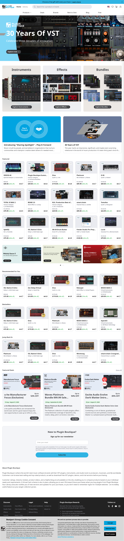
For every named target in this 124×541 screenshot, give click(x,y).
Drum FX (54, 232)
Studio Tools (7, 509)
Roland (108, 177)
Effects (5, 512)
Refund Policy (33, 512)
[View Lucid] (111, 222)
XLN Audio (62, 232)
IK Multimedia (9, 206)
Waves (88, 177)
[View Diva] (62, 167)
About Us (47, 509)
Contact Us (47, 506)
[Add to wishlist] (22, 163)
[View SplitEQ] (13, 222)
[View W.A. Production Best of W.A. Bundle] (62, 194)
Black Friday (19, 515)
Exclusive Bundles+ (35, 179)
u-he (59, 177)
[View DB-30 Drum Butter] (62, 222)
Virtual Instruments (106, 290)
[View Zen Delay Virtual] (38, 280)
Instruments (7, 506)
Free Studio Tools (20, 509)
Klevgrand (109, 205)
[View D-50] (111, 167)
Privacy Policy (33, 509)
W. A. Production (58, 206)
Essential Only (110, 528)
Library (25, 7)
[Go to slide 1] (58, 58)
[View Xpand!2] (111, 313)
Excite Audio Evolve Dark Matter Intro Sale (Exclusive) (96, 396)
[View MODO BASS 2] (111, 280)
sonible (89, 205)
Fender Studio (85, 232)
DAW (78, 232)
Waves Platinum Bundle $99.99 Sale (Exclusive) (55, 396)
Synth (54, 177)
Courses (17, 512)
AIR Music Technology (109, 325)
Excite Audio (19, 177)
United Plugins (89, 290)
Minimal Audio (114, 232)
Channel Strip (81, 205)
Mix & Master (80, 177)
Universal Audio (82, 358)
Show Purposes (110, 534)
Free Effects (18, 506)
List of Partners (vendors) (66, 537)
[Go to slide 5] (65, 58)
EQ (4, 232)
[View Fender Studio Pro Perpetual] (86, 222)
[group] (13, 173)
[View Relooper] (86, 280)
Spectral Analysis (8, 177)
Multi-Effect (31, 205)
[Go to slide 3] (62, 58)
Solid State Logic (38, 232)
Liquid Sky (36, 290)
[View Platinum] (86, 167)
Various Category (33, 177)
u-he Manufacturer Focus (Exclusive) (15, 396)
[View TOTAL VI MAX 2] (13, 194)
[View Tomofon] (111, 194)
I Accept (110, 523)
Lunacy (39, 205)
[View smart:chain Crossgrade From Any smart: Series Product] (111, 346)
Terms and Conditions (36, 506)
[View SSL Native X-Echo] (38, 222)
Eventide (9, 232)
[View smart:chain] (86, 194)
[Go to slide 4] (64, 58)
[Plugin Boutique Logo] (8, 6)
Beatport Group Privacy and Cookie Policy (23, 538)
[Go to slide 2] (60, 58)
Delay (29, 232)
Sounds (5, 515)
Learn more (76, 2)
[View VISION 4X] (13, 167)
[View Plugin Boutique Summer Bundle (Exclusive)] (38, 167)
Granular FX (104, 232)
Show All (119, 370)
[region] (62, 528)
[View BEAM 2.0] (38, 194)
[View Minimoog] (86, 346)
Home (18, 7)
